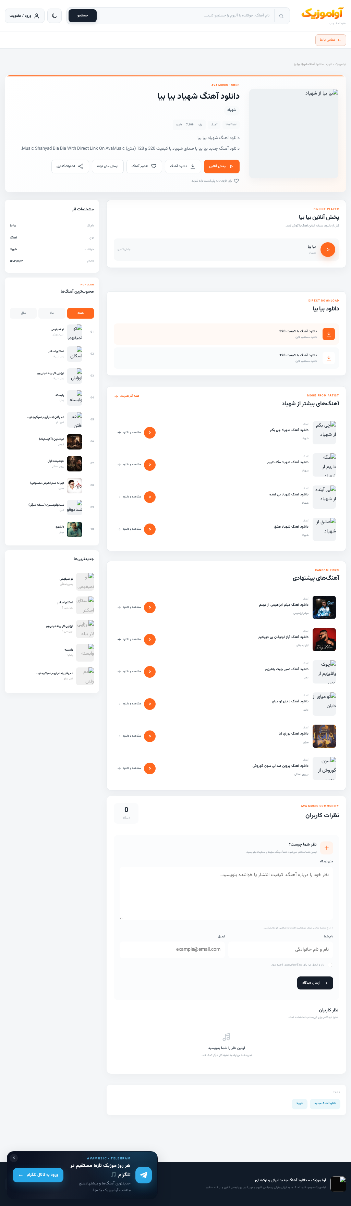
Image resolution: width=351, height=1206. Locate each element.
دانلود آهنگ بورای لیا (293, 733)
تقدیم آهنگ (140, 166)
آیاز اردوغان (302, 645)
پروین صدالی (301, 774)
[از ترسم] (324, 607)
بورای (305, 742)
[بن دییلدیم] (324, 639)
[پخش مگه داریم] (150, 465)
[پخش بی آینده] (150, 497)
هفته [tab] (80, 313)
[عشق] (324, 529)
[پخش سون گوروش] (150, 768)
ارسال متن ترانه (108, 166)
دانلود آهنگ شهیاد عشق (291, 526)
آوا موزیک (340, 64)
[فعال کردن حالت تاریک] (54, 16)
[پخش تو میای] (150, 704)
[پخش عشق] (150, 529)
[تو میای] (324, 704)
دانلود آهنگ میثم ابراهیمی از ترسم (283, 604)
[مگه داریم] (324, 465)
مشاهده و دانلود (132, 432)
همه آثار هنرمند (129, 396)
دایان (305, 710)
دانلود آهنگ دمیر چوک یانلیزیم (286, 669)
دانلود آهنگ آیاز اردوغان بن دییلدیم (283, 637)
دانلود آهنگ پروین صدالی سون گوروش (280, 765)
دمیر (306, 678)
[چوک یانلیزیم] (324, 672)
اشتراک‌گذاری (66, 166)
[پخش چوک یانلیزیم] (150, 672)
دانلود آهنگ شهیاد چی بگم (289, 430)
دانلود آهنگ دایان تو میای (290, 701)
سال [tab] (23, 313)
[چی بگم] (324, 432)
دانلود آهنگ (178, 166)
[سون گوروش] (324, 768)
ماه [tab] (52, 313)
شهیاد (328, 64)
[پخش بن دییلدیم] (150, 639)
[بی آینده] (324, 497)
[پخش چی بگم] (150, 433)
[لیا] (324, 736)
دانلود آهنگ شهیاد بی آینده (288, 494)
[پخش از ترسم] (150, 607)
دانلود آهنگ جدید (325, 1103)
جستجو (82, 15)
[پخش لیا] (150, 736)
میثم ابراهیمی (300, 613)
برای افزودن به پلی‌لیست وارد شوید (212, 181)
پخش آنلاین (217, 166)
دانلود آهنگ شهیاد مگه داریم (287, 462)
